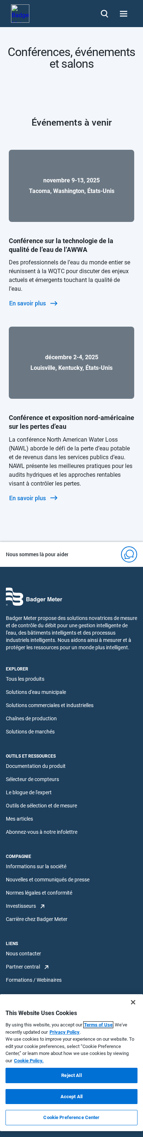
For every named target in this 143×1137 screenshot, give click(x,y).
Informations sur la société (36, 866)
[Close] (133, 1002)
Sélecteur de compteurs (32, 779)
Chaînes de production (31, 718)
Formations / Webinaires (34, 980)
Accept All (71, 1096)
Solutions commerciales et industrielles (50, 705)
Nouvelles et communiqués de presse (47, 880)
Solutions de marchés (30, 732)
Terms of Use (98, 1025)
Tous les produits (25, 679)
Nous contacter (23, 953)
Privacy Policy (65, 1032)
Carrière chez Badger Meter (36, 919)
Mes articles (19, 819)
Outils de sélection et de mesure (41, 806)
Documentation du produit (36, 766)
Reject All (71, 1075)
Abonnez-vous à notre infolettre (41, 832)
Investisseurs (21, 906)
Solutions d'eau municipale (36, 692)
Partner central (23, 967)
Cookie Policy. (29, 1060)
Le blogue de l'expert (29, 792)
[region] (71, 1062)
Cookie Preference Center (71, 1117)
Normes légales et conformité (39, 893)
